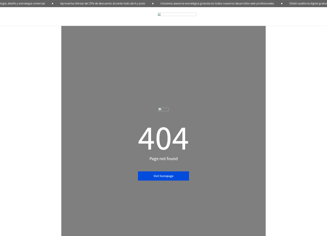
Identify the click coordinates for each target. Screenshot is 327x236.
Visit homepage (163, 176)
